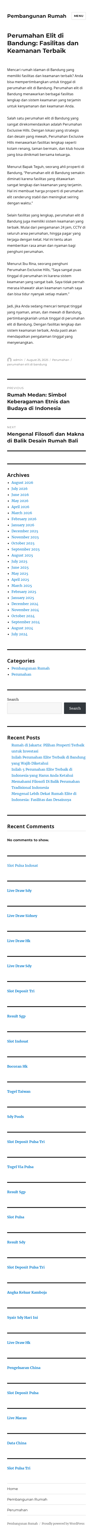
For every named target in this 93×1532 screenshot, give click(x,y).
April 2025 (20, 579)
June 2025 (20, 567)
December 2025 (24, 531)
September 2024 (25, 622)
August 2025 (22, 555)
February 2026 (24, 519)
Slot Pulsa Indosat (22, 865)
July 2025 (19, 561)
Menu (78, 16)
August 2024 (22, 628)
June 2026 (20, 494)
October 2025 (23, 543)
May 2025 (19, 573)
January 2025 (22, 598)
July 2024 (19, 634)
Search (13, 699)
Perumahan (60, 360)
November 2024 (25, 610)
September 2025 (25, 549)
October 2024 (23, 616)
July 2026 (19, 488)
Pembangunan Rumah (36, 16)
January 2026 (22, 525)
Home (12, 1489)
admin (18, 360)
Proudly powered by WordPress (63, 1524)
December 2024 (24, 604)
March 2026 (21, 513)
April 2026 (20, 507)
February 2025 (23, 591)
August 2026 (22, 482)
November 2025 (25, 537)
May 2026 (20, 501)
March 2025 (21, 585)
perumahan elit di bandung (27, 364)
